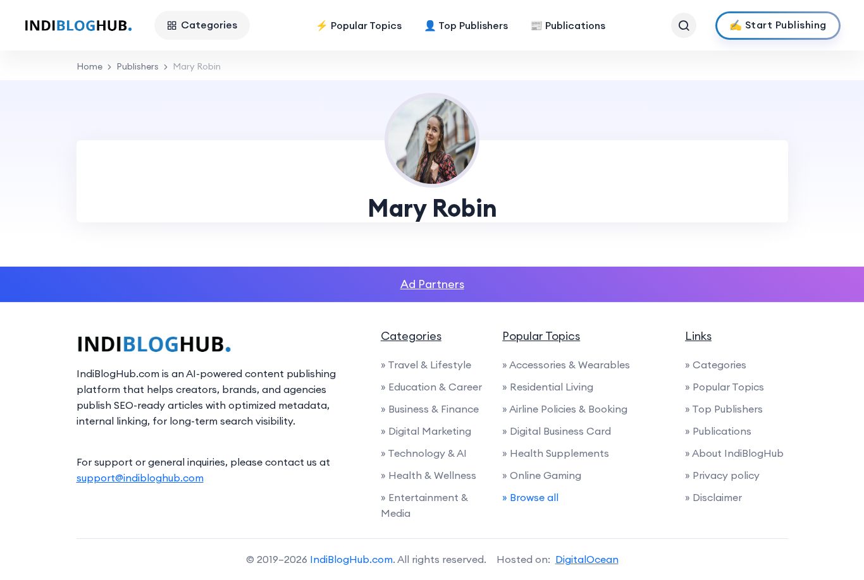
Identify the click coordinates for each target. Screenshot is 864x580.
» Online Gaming (541, 475)
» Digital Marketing (426, 431)
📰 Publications (567, 25)
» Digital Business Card (556, 431)
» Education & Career (431, 386)
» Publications (718, 431)
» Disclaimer (713, 497)
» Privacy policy (722, 475)
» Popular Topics (724, 386)
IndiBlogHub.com (351, 559)
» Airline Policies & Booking (564, 408)
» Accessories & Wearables (566, 364)
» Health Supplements (555, 453)
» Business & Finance (430, 408)
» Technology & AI (424, 453)
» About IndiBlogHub (734, 453)
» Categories (715, 364)
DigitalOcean (587, 559)
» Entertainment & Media (424, 505)
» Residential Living (547, 386)
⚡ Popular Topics (359, 25)
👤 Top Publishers (466, 25)
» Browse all (530, 497)
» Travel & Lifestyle (426, 364)
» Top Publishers (724, 408)
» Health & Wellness (428, 475)
